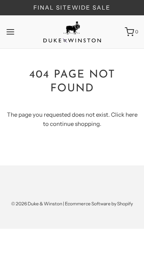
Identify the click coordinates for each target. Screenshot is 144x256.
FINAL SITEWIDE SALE (72, 7)
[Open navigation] (10, 31)
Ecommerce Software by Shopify (99, 203)
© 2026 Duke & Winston (36, 203)
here (131, 114)
